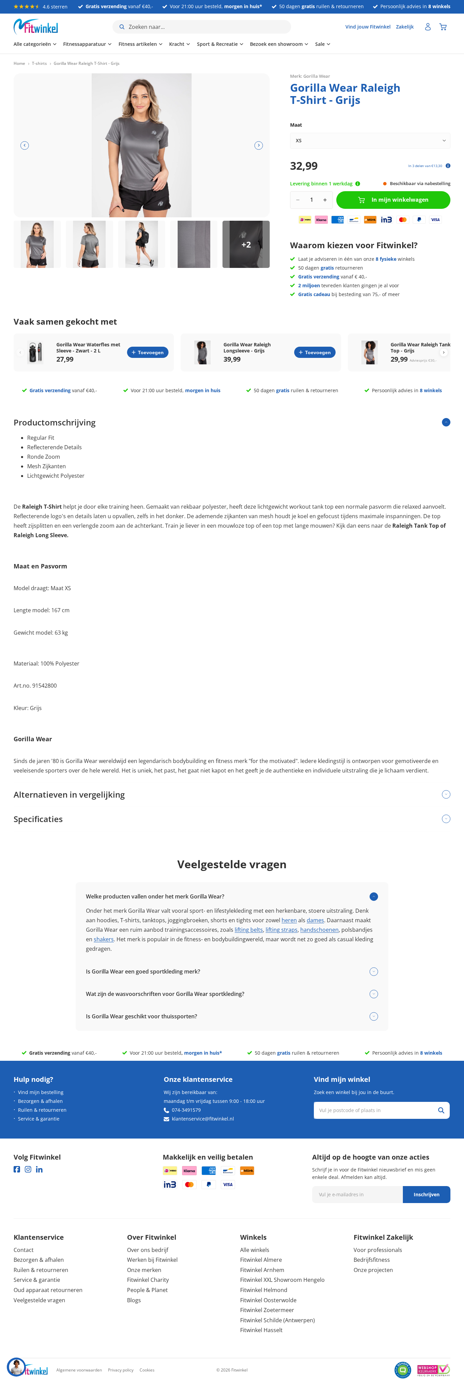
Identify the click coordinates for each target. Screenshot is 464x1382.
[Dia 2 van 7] (89, 244)
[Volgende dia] (258, 145)
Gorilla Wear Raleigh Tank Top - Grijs (421, 348)
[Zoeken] (441, 1110)
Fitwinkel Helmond (263, 1290)
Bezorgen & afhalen (40, 1101)
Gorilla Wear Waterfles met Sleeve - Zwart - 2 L (88, 348)
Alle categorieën (32, 44)
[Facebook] (17, 1169)
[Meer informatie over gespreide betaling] (448, 165)
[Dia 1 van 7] (37, 244)
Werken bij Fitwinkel (152, 1259)
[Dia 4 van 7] (193, 244)
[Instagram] (28, 1169)
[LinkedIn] (39, 1169)
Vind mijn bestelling (41, 1092)
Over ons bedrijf (147, 1250)
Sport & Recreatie (217, 44)
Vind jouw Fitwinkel (368, 26)
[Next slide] (444, 352)
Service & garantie (38, 1118)
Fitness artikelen (138, 44)
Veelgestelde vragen (39, 1300)
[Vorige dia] (24, 145)
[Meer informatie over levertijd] (357, 183)
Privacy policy (120, 1370)
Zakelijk (405, 26)
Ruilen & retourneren (42, 1110)
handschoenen (319, 929)
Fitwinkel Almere (261, 1259)
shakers (104, 939)
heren (289, 920)
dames (315, 920)
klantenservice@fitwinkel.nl (203, 1118)
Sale (320, 44)
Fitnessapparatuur (84, 44)
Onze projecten (373, 1270)
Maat (296, 125)
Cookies (147, 1370)
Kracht (176, 44)
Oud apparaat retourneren (48, 1290)
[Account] (428, 26)
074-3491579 (186, 1110)
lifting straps (282, 929)
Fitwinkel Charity (148, 1280)
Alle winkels (254, 1250)
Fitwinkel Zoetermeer (267, 1310)
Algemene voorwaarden (79, 1370)
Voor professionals (378, 1250)
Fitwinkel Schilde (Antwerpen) (277, 1320)
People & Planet (147, 1290)
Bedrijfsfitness (372, 1259)
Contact (24, 1250)
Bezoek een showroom (276, 44)
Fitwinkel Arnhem (262, 1270)
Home (19, 63)
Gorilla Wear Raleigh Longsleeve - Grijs (247, 348)
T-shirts (39, 63)
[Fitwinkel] (31, 1370)
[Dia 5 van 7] (246, 244)
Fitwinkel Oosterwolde (268, 1300)
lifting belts (249, 929)
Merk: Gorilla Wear (310, 76)
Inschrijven (427, 1194)
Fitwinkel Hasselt (261, 1330)
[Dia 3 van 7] (141, 244)
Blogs (134, 1300)
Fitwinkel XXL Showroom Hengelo (282, 1280)
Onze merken (144, 1270)
